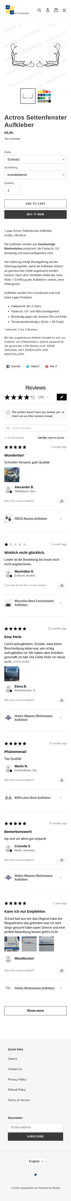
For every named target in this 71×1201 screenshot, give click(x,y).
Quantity (9, 183)
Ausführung (10, 167)
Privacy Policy (17, 1079)
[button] (47, 397)
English (34, 1161)
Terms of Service (19, 1100)
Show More (21, 661)
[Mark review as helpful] (62, 501)
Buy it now (35, 214)
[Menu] (64, 10)
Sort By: (42, 437)
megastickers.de (29, 1188)
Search (12, 1058)
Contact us (15, 1069)
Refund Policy (17, 1089)
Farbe (7, 152)
